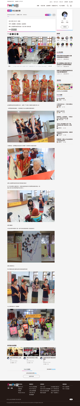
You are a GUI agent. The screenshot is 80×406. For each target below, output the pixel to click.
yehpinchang (63, 40)
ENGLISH (61, 1)
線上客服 (71, 1)
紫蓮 (71, 46)
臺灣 (12, 21)
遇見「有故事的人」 (55, 392)
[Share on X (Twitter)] (13, 34)
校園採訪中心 (55, 5)
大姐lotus (67, 41)
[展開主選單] (71, 6)
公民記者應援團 (32, 390)
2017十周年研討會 (55, 388)
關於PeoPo (20, 386)
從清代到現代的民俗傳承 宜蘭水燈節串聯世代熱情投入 (64, 56)
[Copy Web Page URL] (17, 34)
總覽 (38, 5)
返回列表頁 (31, 376)
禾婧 (59, 107)
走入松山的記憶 (61, 98)
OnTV (9, 10)
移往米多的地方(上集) (15, 357)
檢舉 (54, 14)
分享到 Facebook (54, 38)
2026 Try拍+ (42, 386)
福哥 (59, 112)
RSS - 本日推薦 (66, 388)
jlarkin (58, 40)
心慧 (58, 46)
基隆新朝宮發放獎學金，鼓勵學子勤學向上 (65, 132)
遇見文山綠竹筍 (61, 111)
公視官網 (66, 1)
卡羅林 (60, 100)
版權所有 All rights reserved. (14, 29)
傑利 (71, 40)
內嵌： (9, 66)
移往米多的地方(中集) (32, 357)
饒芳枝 (60, 142)
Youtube (12, 388)
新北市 (15, 21)
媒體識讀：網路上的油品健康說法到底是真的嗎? (65, 139)
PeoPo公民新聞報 (33, 386)
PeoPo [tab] (27, 369)
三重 (23, 26)
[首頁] (12, 6)
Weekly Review (21, 392)
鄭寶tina (62, 46)
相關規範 (20, 388)
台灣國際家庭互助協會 (16, 26)
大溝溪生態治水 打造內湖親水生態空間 (65, 104)
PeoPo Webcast (32, 388)
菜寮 (25, 26)
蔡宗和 (60, 128)
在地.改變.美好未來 (55, 390)
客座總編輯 (31, 394)
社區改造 (18, 23)
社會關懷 (13, 23)
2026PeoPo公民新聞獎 (62, 91)
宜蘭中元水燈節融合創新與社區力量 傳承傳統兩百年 (65, 71)
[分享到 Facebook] (10, 34)
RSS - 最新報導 (66, 386)
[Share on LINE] (15, 34)
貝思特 (67, 46)
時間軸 (19, 390)
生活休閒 (24, 23)
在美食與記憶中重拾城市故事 (49, 358)
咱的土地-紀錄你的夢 (44, 390)
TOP (71, 399)
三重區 (18, 21)
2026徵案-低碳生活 (55, 386)
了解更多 (65, 26)
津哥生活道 (61, 119)
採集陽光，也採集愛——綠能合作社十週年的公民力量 (65, 117)
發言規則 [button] (54, 369)
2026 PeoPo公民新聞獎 (45, 388)
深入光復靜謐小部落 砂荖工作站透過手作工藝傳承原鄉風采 (64, 64)
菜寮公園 (29, 26)
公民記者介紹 (32, 392)
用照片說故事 (43, 392)
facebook (8, 388)
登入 (52, 1)
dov (11, 359)
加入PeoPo (56, 1)
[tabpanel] (31, 373)
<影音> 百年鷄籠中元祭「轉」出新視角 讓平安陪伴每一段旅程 (64, 125)
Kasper (60, 135)
